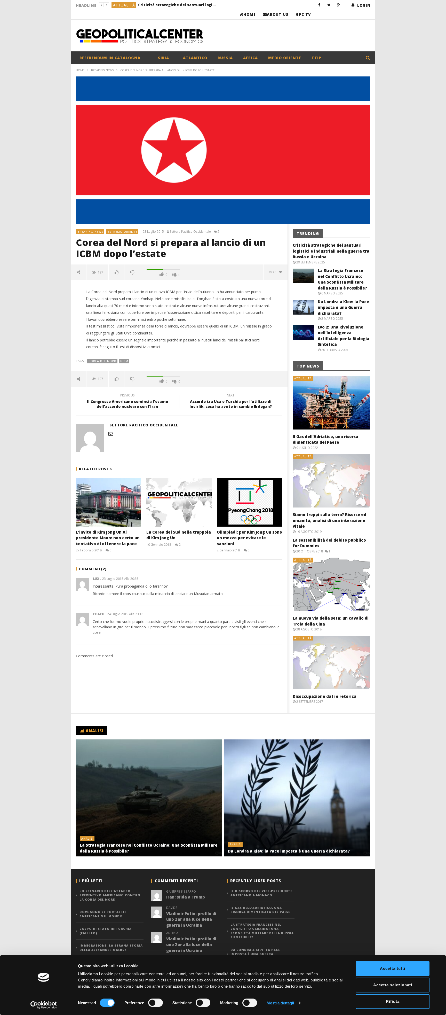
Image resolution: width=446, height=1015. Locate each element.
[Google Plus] (338, 5)
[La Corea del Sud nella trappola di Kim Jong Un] (179, 502)
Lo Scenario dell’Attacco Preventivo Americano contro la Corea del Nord (109, 895)
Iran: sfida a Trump (185, 897)
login (364, 5)
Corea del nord (102, 361)
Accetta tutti (392, 968)
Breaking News (102, 70)
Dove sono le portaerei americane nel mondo (102, 914)
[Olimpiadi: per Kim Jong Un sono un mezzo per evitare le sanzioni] (249, 502)
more (274, 272)
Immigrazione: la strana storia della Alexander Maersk (111, 947)
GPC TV (303, 14)
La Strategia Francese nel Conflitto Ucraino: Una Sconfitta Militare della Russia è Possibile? (262, 931)
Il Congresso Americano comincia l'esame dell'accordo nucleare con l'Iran (127, 402)
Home (249, 14)
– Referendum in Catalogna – (110, 57)
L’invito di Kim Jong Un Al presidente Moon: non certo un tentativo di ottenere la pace (108, 537)
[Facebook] (319, 5)
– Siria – (163, 57)
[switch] (155, 1002)
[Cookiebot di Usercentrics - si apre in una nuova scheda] (43, 1005)
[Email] (111, 433)
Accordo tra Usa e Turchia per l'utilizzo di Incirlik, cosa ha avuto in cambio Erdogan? (230, 402)
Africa (250, 57)
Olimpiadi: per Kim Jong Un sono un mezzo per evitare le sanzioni (249, 537)
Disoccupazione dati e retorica (324, 696)
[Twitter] (329, 5)
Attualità (124, 5)
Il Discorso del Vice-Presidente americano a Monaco (261, 893)
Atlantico (195, 57)
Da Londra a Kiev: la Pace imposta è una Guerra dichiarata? (343, 307)
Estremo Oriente (122, 231)
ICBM (124, 361)
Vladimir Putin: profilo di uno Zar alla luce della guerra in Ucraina (191, 919)
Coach (98, 614)
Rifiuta (393, 1001)
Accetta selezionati (392, 985)
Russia (225, 57)
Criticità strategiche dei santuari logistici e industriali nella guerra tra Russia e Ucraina (177, 4)
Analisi (87, 838)
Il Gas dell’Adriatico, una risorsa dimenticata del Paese (260, 910)
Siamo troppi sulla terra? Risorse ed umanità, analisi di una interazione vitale (329, 520)
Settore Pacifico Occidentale (190, 232)
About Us (278, 14)
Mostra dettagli (280, 1003)
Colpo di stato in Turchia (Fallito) (105, 931)
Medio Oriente (284, 57)
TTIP (316, 57)
